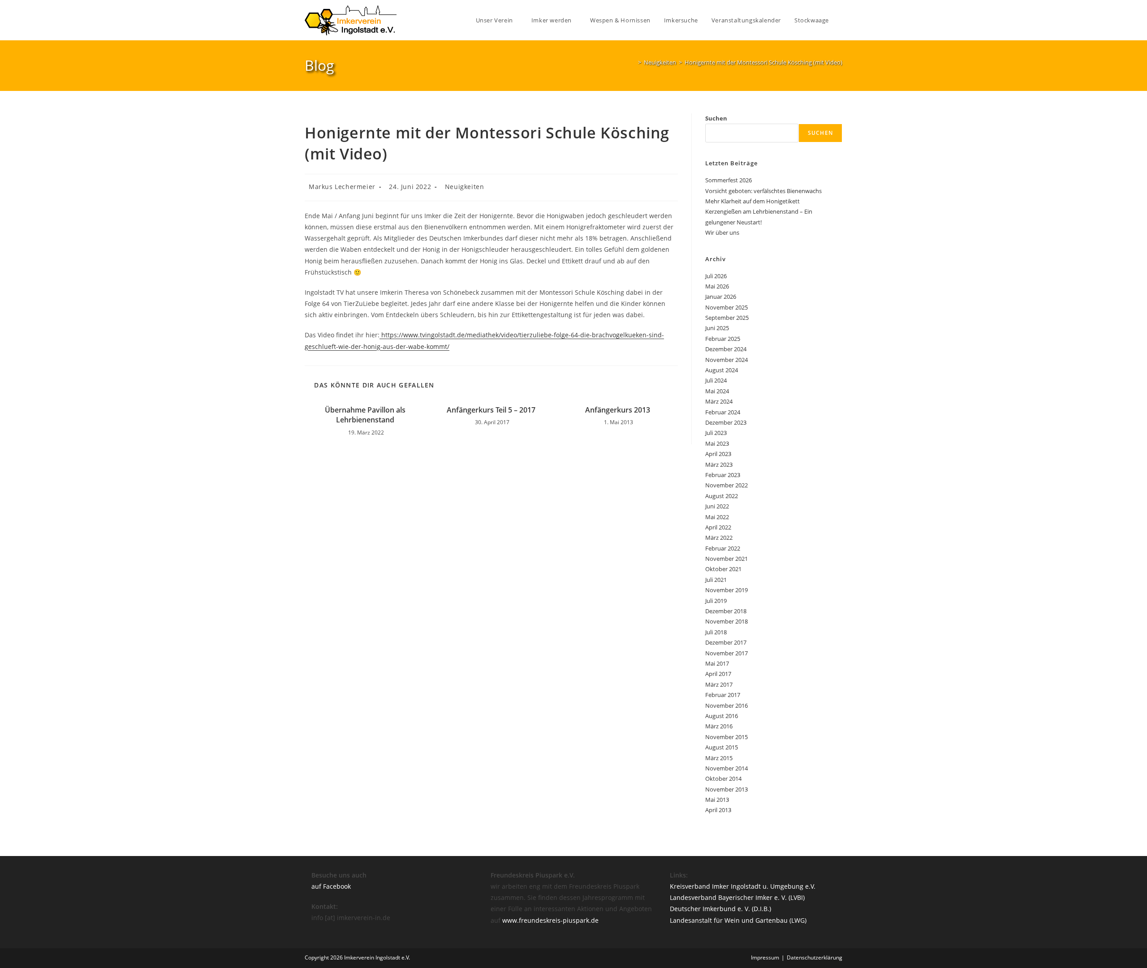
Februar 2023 (722, 475)
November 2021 (726, 559)
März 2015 (719, 758)
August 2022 (721, 496)
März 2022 (719, 537)
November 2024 (726, 360)
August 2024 (721, 370)
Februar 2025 (722, 339)
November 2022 (726, 485)
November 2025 (726, 307)
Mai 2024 (717, 391)
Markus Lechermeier (342, 186)
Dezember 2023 (725, 422)
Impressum (765, 957)
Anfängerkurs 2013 (617, 410)
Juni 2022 (717, 506)
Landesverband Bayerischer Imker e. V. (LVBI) (737, 897)
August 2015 (721, 747)
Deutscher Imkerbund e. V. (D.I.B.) (720, 908)
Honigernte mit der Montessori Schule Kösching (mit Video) (763, 62)
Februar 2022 (722, 548)
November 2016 (726, 705)
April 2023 (718, 454)
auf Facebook (331, 886)
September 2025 (727, 318)
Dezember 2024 (725, 349)
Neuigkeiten (464, 186)
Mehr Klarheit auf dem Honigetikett (752, 201)
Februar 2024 (722, 412)
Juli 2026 (716, 276)
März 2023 (719, 464)
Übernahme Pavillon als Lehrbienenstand (365, 415)
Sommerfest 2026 (728, 180)
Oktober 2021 (723, 569)
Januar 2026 (720, 297)
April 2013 (718, 810)
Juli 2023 (716, 433)
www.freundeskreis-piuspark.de (550, 920)
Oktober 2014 (723, 778)
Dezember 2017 (725, 642)
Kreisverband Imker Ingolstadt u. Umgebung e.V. (742, 886)
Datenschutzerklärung (814, 957)
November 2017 (726, 653)
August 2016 (721, 716)
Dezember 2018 (725, 611)
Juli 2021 (716, 580)
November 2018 (726, 621)
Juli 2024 (716, 380)
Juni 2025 (717, 328)
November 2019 (726, 590)
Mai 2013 (717, 800)
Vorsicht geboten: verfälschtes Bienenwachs (763, 191)
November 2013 (726, 789)
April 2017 (718, 674)
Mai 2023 (717, 443)
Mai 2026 (717, 286)
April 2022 (718, 527)
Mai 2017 (717, 663)
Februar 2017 (722, 695)
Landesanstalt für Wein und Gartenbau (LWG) (738, 920)
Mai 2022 (717, 517)
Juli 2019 (716, 601)
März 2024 (719, 401)
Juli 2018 (716, 632)
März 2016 (719, 726)
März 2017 (719, 684)
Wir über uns (722, 232)
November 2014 (726, 768)
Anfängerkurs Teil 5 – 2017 (491, 410)
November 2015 (726, 737)
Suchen (716, 118)
